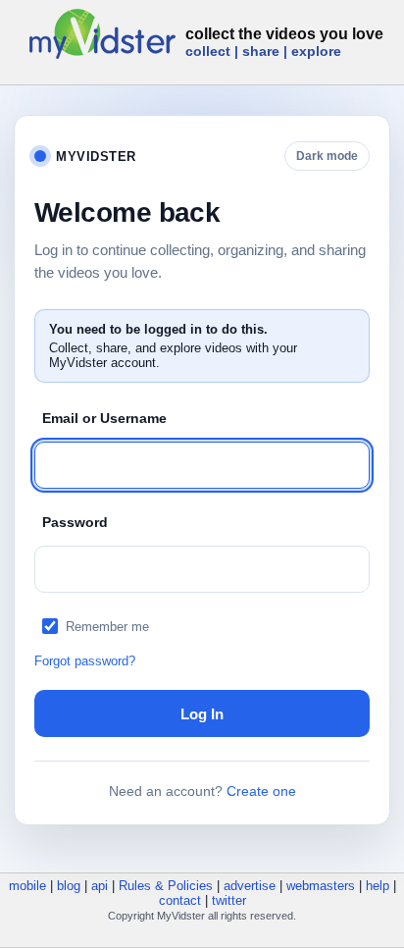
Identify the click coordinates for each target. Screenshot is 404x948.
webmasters (320, 885)
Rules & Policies (166, 885)
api (99, 885)
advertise (250, 885)
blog (68, 885)
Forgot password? (84, 661)
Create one (261, 791)
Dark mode (327, 156)
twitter (229, 900)
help (377, 885)
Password (75, 522)
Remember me (107, 626)
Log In (202, 714)
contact (180, 900)
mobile (27, 885)
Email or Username (104, 418)
